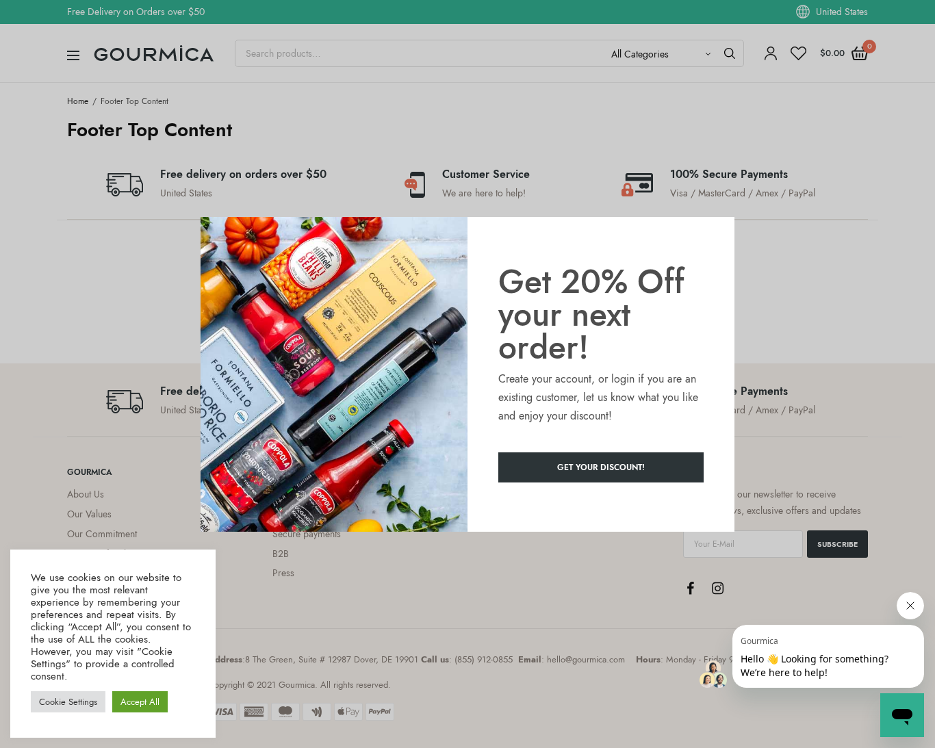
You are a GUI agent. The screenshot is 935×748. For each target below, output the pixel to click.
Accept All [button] (139, 701)
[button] (601, 467)
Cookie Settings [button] (68, 701)
